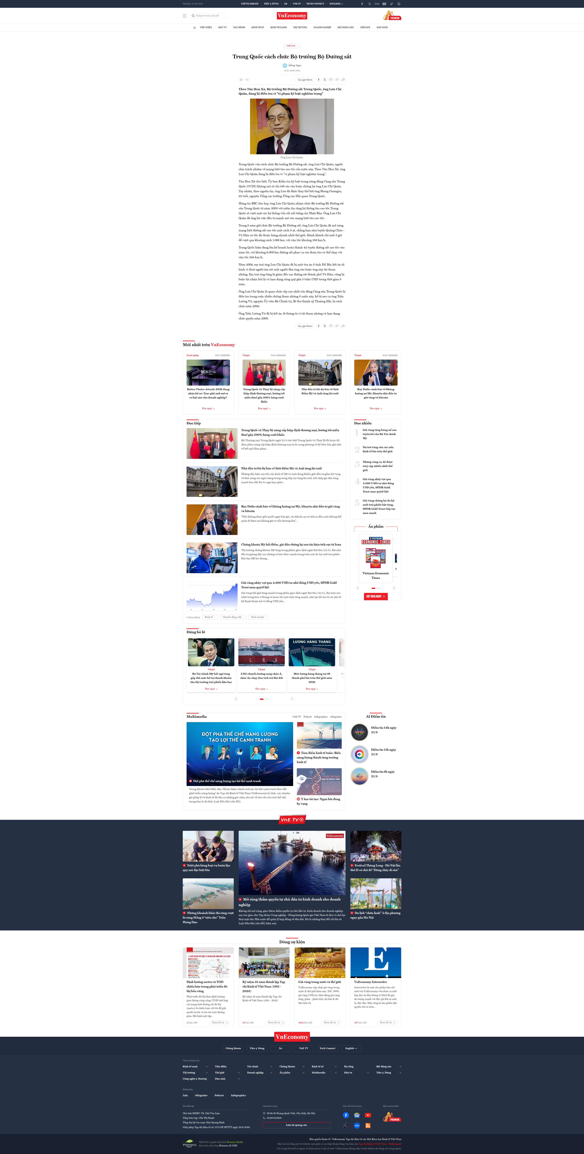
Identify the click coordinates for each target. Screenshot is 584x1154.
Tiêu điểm (206, 27)
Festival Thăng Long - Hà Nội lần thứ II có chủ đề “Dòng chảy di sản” (375, 868)
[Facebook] (362, 3)
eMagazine (336, 717)
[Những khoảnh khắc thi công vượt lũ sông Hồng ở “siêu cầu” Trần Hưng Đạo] (208, 893)
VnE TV (297, 4)
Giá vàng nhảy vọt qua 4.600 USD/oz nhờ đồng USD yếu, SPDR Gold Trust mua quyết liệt (289, 585)
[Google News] (399, 3)
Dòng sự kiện (292, 942)
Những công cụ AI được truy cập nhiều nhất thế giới (378, 466)
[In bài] (241, 79)
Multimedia (197, 717)
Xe (285, 4)
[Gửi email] (330, 79)
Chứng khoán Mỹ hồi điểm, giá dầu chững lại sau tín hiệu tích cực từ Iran (291, 544)
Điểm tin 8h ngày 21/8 (383, 774)
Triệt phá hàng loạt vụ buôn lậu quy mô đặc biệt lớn (206, 868)
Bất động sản (346, 27)
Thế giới (365, 27)
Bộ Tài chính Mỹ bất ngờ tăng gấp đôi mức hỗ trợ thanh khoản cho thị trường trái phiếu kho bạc (211, 678)
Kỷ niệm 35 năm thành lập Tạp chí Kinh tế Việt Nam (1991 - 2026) (263, 987)
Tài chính (239, 27)
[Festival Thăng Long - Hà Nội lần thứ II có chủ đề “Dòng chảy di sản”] (375, 846)
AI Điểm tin (376, 717)
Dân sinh (382, 27)
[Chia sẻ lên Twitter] (324, 79)
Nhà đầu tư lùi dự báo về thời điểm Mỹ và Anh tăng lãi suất (281, 468)
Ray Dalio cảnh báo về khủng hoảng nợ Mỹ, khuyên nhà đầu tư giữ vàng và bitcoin (376, 393)
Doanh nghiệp (322, 27)
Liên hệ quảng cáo (296, 1125)
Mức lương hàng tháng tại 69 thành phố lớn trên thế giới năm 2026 (312, 678)
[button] (262, 699)
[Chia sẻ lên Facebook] (318, 79)
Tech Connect (315, 4)
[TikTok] (391, 3)
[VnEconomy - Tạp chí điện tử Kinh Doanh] (292, 1037)
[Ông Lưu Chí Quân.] (292, 100)
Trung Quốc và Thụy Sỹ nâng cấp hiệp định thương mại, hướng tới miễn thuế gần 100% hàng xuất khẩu (290, 432)
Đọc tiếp (194, 423)
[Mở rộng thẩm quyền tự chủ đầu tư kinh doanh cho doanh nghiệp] (292, 863)
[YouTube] (384, 3)
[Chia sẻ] (343, 79)
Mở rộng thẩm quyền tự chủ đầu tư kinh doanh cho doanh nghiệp (290, 902)
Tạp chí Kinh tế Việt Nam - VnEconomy (379, 1144)
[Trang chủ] (194, 28)
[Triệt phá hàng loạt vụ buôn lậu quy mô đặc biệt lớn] (208, 846)
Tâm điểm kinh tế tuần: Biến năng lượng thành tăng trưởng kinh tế (319, 758)
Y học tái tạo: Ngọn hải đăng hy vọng (318, 801)
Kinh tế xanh (278, 27)
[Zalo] (377, 3)
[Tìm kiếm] (193, 15)
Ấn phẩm (376, 527)
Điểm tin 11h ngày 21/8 (383, 752)
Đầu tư (222, 27)
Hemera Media (235, 1142)
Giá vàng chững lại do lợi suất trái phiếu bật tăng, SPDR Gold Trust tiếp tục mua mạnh (379, 506)
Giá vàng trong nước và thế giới (319, 982)
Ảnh (185, 1095)
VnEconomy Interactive (370, 982)
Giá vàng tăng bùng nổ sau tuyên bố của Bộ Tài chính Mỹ (380, 434)
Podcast (308, 717)
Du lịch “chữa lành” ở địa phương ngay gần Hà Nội (375, 915)
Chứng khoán (249, 4)
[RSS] (368, 1125)
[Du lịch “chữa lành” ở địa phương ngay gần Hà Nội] (375, 893)
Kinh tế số (257, 27)
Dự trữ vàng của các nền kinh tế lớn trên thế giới (378, 449)
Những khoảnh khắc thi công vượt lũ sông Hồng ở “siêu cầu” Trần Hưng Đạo (208, 918)
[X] (369, 3)
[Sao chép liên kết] (337, 79)
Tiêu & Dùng (271, 4)
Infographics (321, 717)
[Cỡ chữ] (247, 79)
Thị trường (300, 27)
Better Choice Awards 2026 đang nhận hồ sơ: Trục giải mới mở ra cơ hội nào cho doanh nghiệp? (208, 393)
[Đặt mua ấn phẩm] (392, 15)
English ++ (336, 4)
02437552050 (274, 1118)
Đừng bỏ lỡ (196, 632)
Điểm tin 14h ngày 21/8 (384, 730)
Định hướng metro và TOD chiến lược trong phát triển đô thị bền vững (207, 987)
